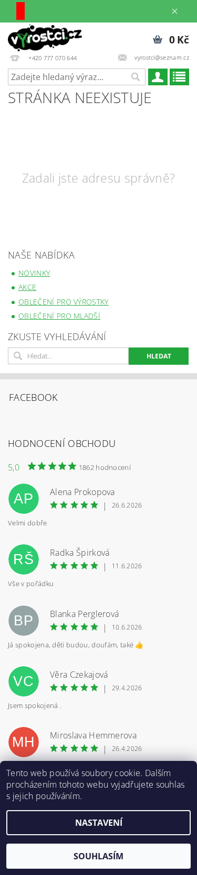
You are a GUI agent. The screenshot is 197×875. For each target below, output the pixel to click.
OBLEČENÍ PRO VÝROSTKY (63, 302)
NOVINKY (34, 273)
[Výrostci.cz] (45, 36)
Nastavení (98, 822)
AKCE (27, 287)
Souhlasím (98, 856)
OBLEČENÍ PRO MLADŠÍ (59, 316)
